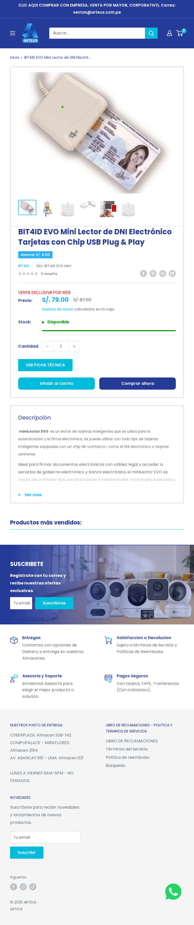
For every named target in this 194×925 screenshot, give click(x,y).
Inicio (14, 57)
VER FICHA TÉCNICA (45, 365)
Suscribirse (54, 603)
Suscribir (27, 852)
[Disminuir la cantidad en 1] (47, 346)
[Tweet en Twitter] (162, 273)
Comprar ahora (137, 383)
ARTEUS (16, 909)
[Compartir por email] (172, 273)
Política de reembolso (128, 757)
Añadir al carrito (57, 383)
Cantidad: (28, 346)
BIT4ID (23, 265)
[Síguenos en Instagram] (23, 886)
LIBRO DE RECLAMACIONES (132, 741)
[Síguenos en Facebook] (13, 886)
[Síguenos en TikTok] (32, 886)
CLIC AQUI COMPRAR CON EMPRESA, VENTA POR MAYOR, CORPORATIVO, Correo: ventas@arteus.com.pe (97, 9)
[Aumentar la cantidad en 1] (74, 346)
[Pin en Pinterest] (153, 273)
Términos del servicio (127, 749)
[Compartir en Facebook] (143, 273)
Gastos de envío (57, 309)
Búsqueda (115, 765)
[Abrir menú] (12, 33)
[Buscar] (151, 33)
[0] (180, 33)
